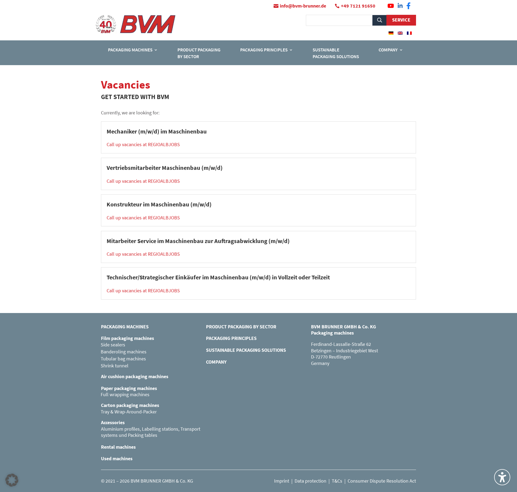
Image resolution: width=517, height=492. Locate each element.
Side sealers (113, 345)
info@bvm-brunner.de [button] (303, 6)
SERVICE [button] (401, 20)
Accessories (113, 422)
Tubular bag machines (123, 359)
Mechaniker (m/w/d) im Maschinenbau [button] (157, 131)
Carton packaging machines (130, 405)
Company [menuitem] (388, 50)
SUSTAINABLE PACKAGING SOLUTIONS (246, 350)
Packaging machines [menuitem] (130, 50)
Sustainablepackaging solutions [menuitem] (336, 53)
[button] (12, 480)
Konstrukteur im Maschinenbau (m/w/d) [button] (159, 204)
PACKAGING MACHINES (125, 327)
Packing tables (142, 435)
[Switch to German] (391, 32)
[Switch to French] (409, 32)
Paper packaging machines (129, 388)
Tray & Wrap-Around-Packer (129, 412)
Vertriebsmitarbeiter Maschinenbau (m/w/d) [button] (165, 167)
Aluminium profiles (120, 429)
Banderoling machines (123, 352)
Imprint (281, 481)
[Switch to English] (400, 32)
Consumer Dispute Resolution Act (382, 481)
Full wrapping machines (125, 394)
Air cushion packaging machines (134, 376)
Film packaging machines (127, 338)
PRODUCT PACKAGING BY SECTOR (241, 327)
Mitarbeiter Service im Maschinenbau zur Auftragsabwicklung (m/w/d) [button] (198, 241)
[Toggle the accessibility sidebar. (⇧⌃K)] (502, 477)
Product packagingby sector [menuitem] (199, 53)
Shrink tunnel (114, 366)
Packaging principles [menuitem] (264, 50)
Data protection (310, 481)
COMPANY (216, 362)
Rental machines (118, 447)
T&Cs (337, 481)
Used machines (116, 458)
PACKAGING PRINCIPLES (231, 338)
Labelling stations (160, 429)
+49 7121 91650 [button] (358, 6)
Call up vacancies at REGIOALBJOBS (143, 144)
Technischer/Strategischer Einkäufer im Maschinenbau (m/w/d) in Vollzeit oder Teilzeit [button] (218, 277)
